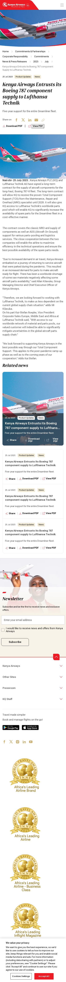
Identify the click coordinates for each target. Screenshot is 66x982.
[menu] (61, 5)
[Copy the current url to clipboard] (43, 120)
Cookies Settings (21, 976)
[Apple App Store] (30, 727)
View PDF (38, 126)
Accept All (44, 976)
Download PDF (14, 126)
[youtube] (31, 742)
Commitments (41, 56)
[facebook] (17, 121)
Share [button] (13, 440)
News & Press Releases (14, 61)
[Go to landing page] (16, 6)
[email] (36, 121)
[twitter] (23, 121)
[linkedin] (30, 121)
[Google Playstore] (10, 727)
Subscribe (15, 642)
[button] (56, 657)
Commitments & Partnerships (30, 51)
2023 (35, 61)
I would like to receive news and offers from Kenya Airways (34, 630)
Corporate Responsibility (15, 56)
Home (5, 51)
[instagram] (18, 742)
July (47, 61)
